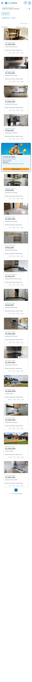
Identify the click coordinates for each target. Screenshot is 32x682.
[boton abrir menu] (2, 3)
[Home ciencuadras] (11, 3)
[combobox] (25, 23)
